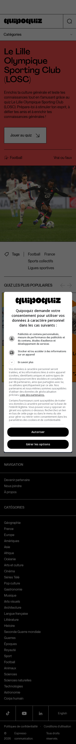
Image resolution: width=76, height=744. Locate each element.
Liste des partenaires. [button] (32, 395)
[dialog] (38, 372)
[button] (38, 362)
